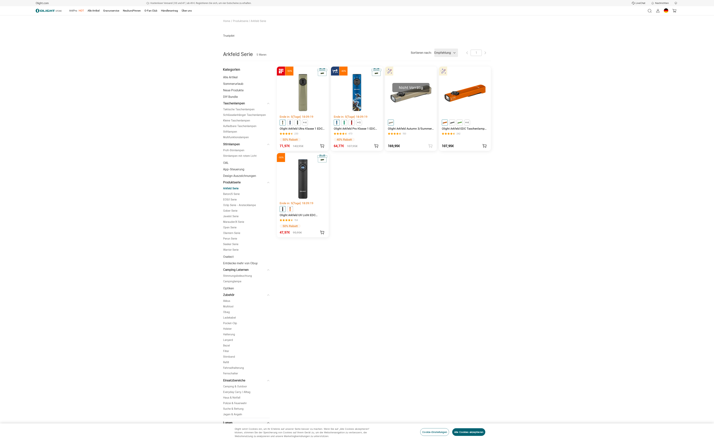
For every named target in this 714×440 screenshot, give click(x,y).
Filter (226, 351)
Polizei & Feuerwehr (235, 403)
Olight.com (42, 3)
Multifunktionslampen (236, 137)
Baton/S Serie (231, 193)
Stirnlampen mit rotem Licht (240, 155)
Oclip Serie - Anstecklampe (239, 205)
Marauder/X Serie (233, 221)
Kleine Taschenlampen (236, 120)
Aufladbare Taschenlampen (239, 126)
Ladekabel (229, 317)
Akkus (226, 300)
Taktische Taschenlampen (239, 109)
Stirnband (229, 356)
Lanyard (228, 339)
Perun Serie (230, 238)
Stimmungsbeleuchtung (237, 275)
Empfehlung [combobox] (442, 52)
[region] (357, 431)
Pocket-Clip (230, 323)
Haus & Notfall (231, 397)
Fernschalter (230, 373)
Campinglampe (232, 281)
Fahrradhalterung (233, 367)
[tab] (76, 10)
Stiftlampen (230, 131)
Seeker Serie (230, 244)
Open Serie (230, 227)
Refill (226, 362)
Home (226, 21)
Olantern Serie (231, 233)
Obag (226, 312)
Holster (227, 328)
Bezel (226, 345)
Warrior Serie (231, 249)
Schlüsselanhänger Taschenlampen (244, 114)
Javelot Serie (231, 216)
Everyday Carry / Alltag (236, 392)
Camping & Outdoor (235, 386)
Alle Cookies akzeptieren (468, 432)
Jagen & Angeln (232, 414)
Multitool (228, 306)
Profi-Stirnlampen (233, 150)
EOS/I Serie (230, 199)
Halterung (229, 334)
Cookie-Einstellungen (434, 432)
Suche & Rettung (233, 408)
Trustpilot (228, 35)
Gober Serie (230, 210)
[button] (246, 77)
